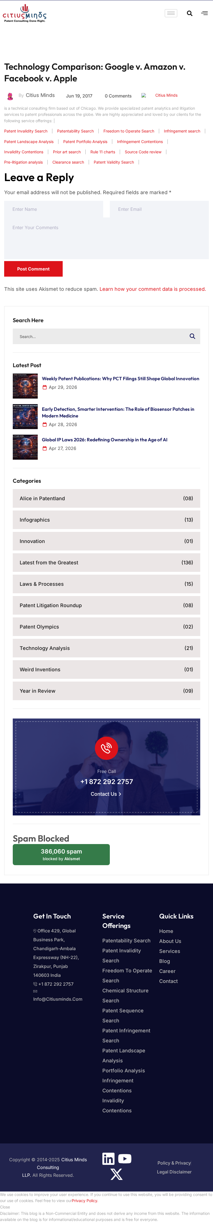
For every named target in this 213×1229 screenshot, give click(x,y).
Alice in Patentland (106, 498)
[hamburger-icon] (171, 13)
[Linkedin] (108, 1159)
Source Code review (143, 151)
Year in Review (106, 691)
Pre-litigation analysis (23, 162)
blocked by (67, 856)
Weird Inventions (106, 669)
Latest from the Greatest (106, 562)
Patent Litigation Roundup (106, 605)
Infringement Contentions (140, 141)
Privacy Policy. (85, 1200)
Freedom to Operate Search (128, 131)
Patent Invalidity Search (25, 131)
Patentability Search (75, 131)
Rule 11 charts (102, 151)
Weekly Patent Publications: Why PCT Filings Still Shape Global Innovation (120, 378)
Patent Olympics (106, 627)
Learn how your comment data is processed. (153, 289)
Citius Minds (166, 95)
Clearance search (68, 162)
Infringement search (182, 131)
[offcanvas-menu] (204, 13)
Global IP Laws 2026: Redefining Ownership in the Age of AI (105, 439)
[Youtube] (125, 1159)
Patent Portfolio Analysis (85, 141)
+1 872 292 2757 (106, 782)
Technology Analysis (106, 648)
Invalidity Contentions (23, 151)
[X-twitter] (116, 1174)
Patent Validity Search (114, 162)
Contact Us (104, 794)
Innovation (106, 541)
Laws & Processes (106, 584)
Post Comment (33, 269)
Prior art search (67, 151)
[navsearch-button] (189, 13)
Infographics (106, 520)
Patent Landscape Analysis (29, 141)
